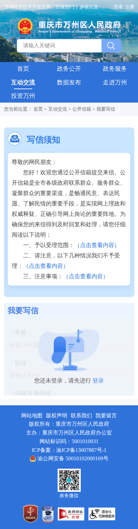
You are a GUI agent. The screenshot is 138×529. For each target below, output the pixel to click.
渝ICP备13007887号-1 (81, 450)
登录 (118, 6)
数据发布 (69, 82)
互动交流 (23, 82)
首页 (23, 68)
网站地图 (32, 415)
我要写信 (105, 109)
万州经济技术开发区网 (27, 6)
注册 (129, 6)
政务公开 (69, 68)
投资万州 (23, 96)
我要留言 (106, 415)
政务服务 (115, 68)
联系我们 (81, 415)
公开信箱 (81, 109)
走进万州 (115, 82)
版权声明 (56, 415)
